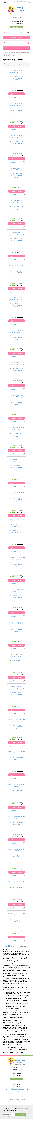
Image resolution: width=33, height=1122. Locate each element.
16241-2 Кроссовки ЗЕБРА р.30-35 (16, 882)
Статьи (23, 1099)
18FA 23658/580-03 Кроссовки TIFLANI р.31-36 (17, 105)
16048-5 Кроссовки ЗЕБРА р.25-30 (16, 785)
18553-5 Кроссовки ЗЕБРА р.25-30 (16, 753)
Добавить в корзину (16, 94)
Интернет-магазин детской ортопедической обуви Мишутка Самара (16, 53)
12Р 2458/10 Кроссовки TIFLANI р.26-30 (16, 428)
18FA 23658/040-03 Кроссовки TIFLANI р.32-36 (17, 72)
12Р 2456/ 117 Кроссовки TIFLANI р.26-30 (16, 558)
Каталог (24, 1097)
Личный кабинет (20, 1)
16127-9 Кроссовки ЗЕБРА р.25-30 (16, 817)
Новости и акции (13, 1102)
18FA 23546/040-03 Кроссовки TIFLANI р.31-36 (17, 170)
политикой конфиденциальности (11, 1116)
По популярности (20, 64)
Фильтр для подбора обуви (16, 48)
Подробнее (12, 97)
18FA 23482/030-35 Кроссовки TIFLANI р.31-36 (17, 137)
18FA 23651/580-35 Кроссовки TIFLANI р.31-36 (17, 299)
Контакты (22, 1102)
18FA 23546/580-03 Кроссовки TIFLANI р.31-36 (17, 202)
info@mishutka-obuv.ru (16, 1088)
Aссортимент (21, 54)
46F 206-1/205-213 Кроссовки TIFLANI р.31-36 (17, 689)
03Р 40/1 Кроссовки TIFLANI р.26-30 (16, 526)
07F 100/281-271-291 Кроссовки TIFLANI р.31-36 (17, 235)
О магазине (16, 1097)
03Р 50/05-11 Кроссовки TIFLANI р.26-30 (16, 623)
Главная (9, 1097)
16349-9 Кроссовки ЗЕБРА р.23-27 (16, 915)
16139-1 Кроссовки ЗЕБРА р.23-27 (16, 850)
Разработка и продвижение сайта (14, 1090)
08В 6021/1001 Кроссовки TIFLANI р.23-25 (16, 720)
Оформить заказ (16, 37)
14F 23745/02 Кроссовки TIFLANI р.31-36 (16, 266)
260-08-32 (17, 23)
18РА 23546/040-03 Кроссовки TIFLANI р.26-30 (17, 397)
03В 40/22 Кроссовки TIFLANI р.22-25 (16, 655)
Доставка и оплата (13, 1099)
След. (21, 946)
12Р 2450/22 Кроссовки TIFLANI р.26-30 (16, 493)
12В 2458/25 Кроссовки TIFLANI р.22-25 (16, 461)
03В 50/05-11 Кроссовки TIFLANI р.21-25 (16, 590)
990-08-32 (17, 21)
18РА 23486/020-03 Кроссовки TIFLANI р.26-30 (17, 364)
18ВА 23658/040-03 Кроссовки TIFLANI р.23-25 (17, 332)
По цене (7, 65)
